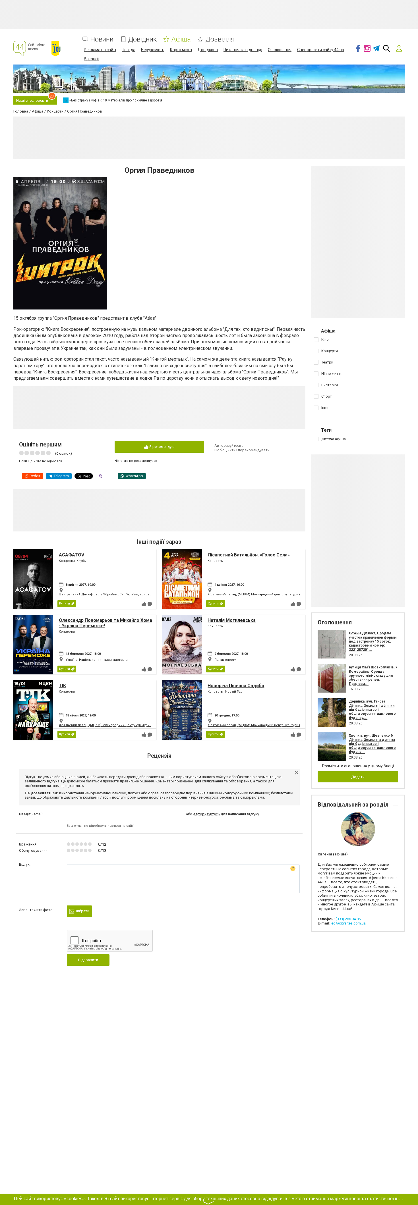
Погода (128, 49)
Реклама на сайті (100, 49)
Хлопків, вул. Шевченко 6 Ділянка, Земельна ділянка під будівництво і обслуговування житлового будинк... (372, 744)
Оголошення (279, 49)
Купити (64, 603)
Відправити (88, 960)
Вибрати (81, 911)
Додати (358, 777)
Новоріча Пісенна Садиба (236, 685)
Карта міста (181, 49)
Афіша (181, 39)
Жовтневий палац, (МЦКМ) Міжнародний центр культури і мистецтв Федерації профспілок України (287, 594)
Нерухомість (152, 49)
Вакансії (91, 59)
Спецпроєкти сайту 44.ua (320, 49)
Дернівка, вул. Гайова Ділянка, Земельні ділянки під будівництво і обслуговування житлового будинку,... (372, 709)
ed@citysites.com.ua (348, 923)
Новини (101, 39)
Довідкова (208, 49)
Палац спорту (225, 660)
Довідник (142, 39)
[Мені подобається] (144, 604)
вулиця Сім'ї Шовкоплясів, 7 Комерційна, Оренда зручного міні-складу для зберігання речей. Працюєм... (373, 675)
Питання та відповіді (243, 49)
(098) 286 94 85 (348, 919)
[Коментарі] (150, 604)
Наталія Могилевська (232, 620)
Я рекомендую (161, 446)
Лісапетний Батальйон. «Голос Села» (249, 555)
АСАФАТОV (71, 555)
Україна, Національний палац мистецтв (97, 660)
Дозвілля (220, 39)
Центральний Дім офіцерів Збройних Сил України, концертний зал (112, 594)
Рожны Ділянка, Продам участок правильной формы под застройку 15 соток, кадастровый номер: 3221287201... (373, 641)
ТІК (62, 685)
